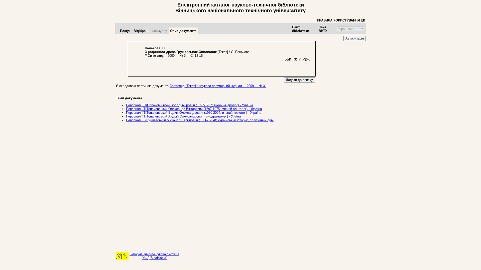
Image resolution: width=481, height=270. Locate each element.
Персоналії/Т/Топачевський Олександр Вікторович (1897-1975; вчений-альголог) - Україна (194, 109)
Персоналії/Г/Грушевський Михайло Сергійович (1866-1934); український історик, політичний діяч (200, 120)
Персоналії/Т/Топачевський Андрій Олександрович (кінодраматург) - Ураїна (183, 116)
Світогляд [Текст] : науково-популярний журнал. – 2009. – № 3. (218, 86)
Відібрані (141, 31)
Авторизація (354, 38)
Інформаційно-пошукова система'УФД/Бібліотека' (154, 256)
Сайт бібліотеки (300, 29)
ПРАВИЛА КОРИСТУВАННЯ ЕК (341, 20)
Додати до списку (299, 80)
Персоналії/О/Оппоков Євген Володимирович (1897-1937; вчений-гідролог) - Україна (189, 105)
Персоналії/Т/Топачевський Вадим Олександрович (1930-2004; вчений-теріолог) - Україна (193, 112)
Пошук (125, 31)
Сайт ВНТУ (323, 29)
